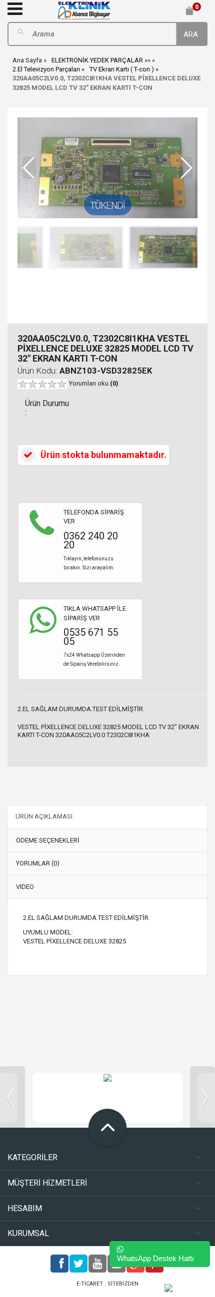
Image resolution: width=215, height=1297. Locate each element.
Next (202, 1097)
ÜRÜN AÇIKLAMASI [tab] (44, 816)
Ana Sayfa (27, 60)
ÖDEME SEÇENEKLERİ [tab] (48, 840)
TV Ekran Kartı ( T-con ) (122, 69)
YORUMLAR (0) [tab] (38, 863)
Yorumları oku (93, 383)
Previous (12, 1097)
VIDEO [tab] (25, 886)
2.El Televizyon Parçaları (46, 69)
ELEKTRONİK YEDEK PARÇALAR (97, 60)
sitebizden (123, 1284)
